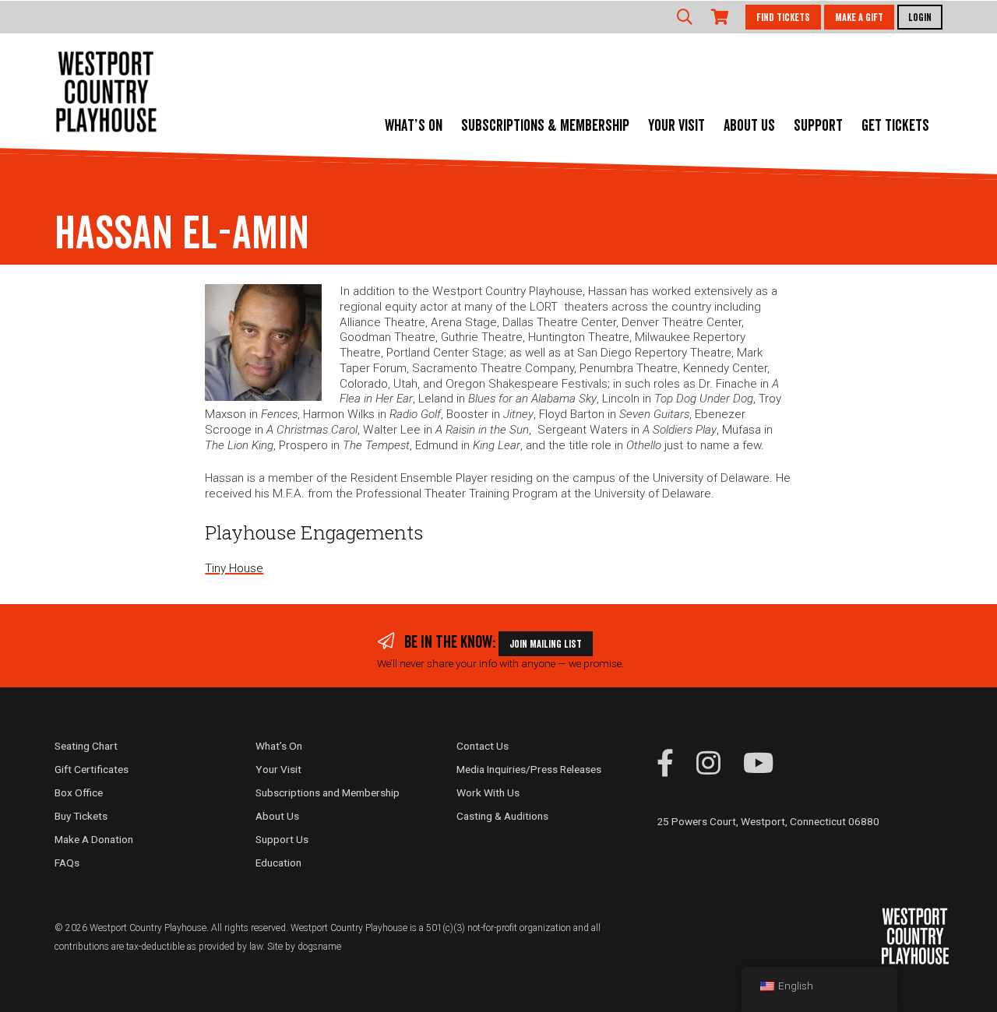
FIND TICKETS (783, 18)
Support (818, 126)
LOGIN (920, 18)
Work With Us (488, 792)
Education (278, 862)
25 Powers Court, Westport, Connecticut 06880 (768, 821)
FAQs (67, 862)
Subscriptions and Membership (327, 792)
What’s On (413, 126)
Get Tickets (895, 126)
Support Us (281, 839)
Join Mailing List (545, 645)
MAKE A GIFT (859, 18)
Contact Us (482, 746)
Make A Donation (94, 839)
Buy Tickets (81, 816)
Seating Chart (86, 746)
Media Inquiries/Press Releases (528, 769)
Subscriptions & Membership (545, 126)
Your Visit (676, 126)
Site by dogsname (304, 946)
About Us (749, 126)
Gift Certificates (92, 769)
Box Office (79, 792)
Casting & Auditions (502, 816)
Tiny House (234, 568)
